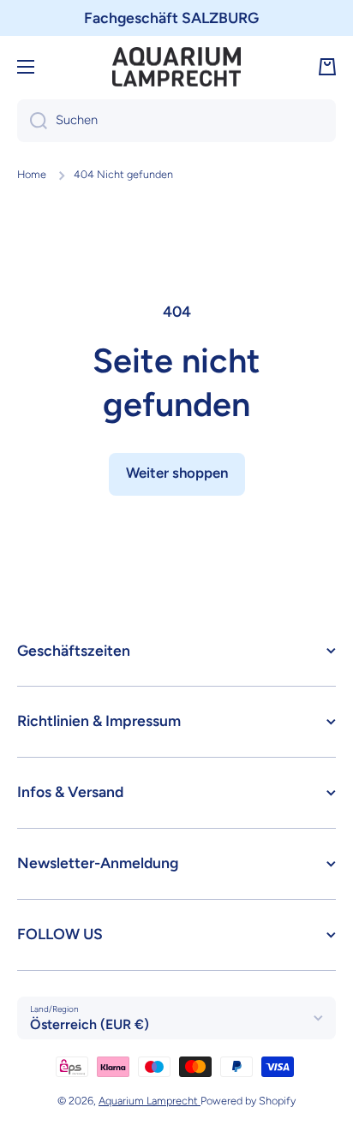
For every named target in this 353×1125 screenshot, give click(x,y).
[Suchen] (32, 120)
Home (31, 174)
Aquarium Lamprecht (149, 1100)
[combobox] (176, 120)
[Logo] (176, 67)
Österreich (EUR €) (89, 1024)
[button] (327, 66)
